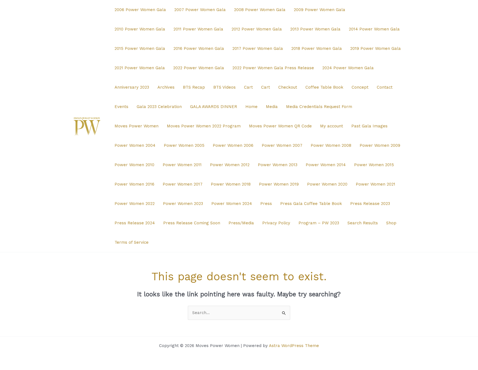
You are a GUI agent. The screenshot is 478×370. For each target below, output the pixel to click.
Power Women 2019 (279, 184)
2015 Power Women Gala (140, 48)
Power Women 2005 (184, 145)
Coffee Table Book (324, 87)
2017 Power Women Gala (257, 48)
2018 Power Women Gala (316, 48)
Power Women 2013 (277, 164)
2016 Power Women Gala (198, 48)
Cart (248, 87)
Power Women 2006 (233, 145)
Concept (360, 87)
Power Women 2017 (182, 184)
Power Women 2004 (135, 145)
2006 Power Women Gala (140, 9)
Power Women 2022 (135, 203)
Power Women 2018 (231, 184)
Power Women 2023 (183, 203)
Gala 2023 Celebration (159, 106)
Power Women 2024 (231, 203)
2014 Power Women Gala (374, 29)
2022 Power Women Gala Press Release (273, 67)
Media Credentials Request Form (319, 106)
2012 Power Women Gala (257, 29)
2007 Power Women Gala (200, 9)
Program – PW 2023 (318, 222)
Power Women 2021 (375, 184)
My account (331, 126)
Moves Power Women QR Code (280, 126)
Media (272, 106)
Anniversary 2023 (132, 87)
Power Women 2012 (230, 164)
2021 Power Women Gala (140, 67)
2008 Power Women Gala (259, 9)
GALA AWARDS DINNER (213, 106)
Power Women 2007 (282, 145)
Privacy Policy (276, 222)
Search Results (362, 222)
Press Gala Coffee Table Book (311, 203)
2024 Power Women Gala (348, 67)
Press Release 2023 (370, 203)
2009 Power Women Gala (319, 9)
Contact (385, 87)
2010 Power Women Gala (140, 29)
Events (121, 106)
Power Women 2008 (331, 145)
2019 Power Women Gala (375, 48)
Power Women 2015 (374, 164)
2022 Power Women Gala (198, 67)
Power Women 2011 (182, 164)
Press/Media (241, 222)
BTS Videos (224, 87)
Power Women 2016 (134, 184)
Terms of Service (132, 242)
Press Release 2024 (135, 222)
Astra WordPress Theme (294, 345)
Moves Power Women (137, 126)
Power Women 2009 (380, 145)
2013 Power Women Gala (315, 29)
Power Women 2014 (326, 164)
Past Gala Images (369, 126)
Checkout (287, 87)
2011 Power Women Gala (198, 29)
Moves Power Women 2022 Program (204, 126)
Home (251, 106)
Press (266, 203)
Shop (391, 222)
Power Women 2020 (327, 184)
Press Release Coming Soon (191, 222)
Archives (166, 87)
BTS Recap (194, 87)
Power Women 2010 (134, 164)
